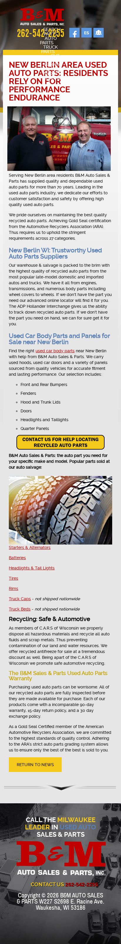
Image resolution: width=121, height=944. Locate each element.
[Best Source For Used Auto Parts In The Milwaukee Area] (53, 859)
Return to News (35, 764)
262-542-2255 (40, 34)
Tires (13, 578)
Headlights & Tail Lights (32, 568)
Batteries (17, 557)
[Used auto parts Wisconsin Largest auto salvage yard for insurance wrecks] (42, 17)
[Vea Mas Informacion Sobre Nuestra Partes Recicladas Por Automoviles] (84, 33)
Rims (13, 588)
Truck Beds (20, 609)
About (50, 73)
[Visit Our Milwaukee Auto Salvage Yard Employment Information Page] (96, 33)
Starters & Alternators (30, 547)
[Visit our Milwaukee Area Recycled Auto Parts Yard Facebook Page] (72, 33)
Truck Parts (49, 49)
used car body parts (55, 350)
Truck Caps (20, 598)
